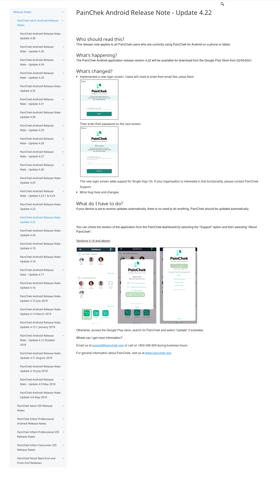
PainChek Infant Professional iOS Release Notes (38, 434)
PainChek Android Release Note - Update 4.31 (37, 101)
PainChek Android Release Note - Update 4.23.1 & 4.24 (37, 193)
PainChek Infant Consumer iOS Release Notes (37, 447)
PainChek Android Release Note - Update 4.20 (41, 233)
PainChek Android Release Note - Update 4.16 (41, 285)
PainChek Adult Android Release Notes (37, 23)
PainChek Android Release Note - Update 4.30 (41, 115)
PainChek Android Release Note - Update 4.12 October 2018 (37, 340)
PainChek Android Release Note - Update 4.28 (37, 141)
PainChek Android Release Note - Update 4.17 (37, 272)
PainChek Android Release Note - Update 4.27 (37, 154)
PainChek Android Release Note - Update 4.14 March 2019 (41, 311)
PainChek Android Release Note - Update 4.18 (41, 259)
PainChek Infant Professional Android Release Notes (35, 421)
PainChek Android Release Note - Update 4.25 (41, 180)
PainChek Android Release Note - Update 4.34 (37, 62)
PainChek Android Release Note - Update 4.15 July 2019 (41, 298)
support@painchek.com (108, 345)
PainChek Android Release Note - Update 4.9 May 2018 (37, 382)
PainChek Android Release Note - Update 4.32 (41, 88)
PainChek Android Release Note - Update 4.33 (37, 75)
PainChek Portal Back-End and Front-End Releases (36, 460)
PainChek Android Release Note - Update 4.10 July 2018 (41, 369)
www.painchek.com (158, 353)
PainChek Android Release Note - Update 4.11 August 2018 (41, 355)
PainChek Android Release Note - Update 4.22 (41, 220)
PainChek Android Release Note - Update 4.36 (41, 36)
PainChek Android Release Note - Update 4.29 (37, 128)
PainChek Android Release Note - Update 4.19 (41, 246)
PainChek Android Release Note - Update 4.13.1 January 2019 (41, 325)
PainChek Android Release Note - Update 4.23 (41, 206)
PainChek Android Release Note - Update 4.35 (37, 49)
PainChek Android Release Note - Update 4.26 (37, 167)
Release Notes (22, 12)
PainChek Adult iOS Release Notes (34, 408)
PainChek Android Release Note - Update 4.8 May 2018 (41, 395)
